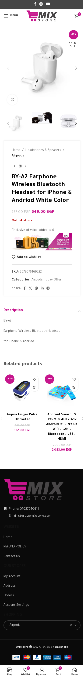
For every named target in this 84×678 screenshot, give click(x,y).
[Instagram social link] (41, 4)
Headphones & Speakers (43, 150)
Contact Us (12, 556)
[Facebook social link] (35, 4)
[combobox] (42, 625)
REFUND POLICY (15, 547)
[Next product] (25, 166)
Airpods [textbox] (13, 625)
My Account (12, 576)
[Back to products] (20, 166)
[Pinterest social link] (36, 288)
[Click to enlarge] (12, 99)
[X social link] (30, 288)
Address (10, 586)
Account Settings (16, 605)
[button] (8, 68)
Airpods (18, 156)
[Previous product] (14, 166)
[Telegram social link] (48, 288)
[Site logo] (42, 16)
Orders (9, 595)
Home (16, 150)
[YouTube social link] (48, 4)
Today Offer (53, 280)
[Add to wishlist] (34, 379)
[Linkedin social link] (42, 288)
